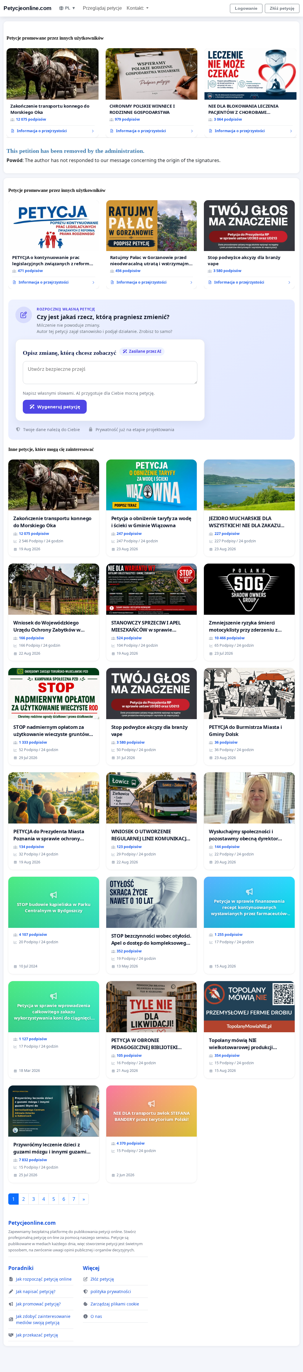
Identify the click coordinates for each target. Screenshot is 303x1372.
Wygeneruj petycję (58, 407)
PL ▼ (70, 8)
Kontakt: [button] (136, 8)
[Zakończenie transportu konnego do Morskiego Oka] (53, 93)
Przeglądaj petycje (102, 8)
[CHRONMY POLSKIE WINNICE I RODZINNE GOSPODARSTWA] (152, 93)
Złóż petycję (282, 8)
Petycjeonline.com (27, 8)
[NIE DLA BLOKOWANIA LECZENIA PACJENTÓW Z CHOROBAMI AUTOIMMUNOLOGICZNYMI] (250, 93)
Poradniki (20, 1267)
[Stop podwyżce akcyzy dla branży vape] (249, 244)
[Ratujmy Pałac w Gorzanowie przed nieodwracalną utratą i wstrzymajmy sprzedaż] (151, 244)
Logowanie (246, 8)
